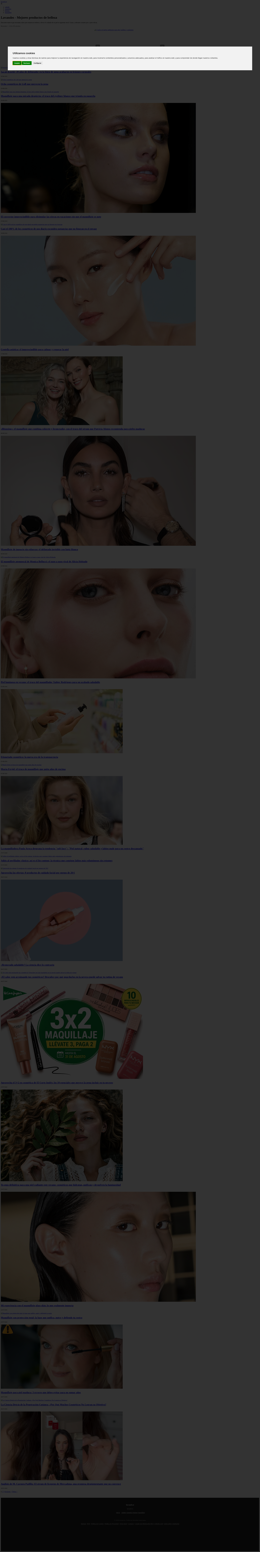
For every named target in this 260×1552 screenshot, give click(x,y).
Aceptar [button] (17, 63)
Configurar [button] (37, 63)
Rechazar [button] (26, 63)
